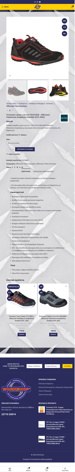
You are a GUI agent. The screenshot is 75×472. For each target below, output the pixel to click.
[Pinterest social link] (17, 167)
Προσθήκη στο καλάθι (25, 149)
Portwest (22, 328)
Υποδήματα (23, 103)
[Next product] (12, 110)
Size (8, 139)
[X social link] (14, 167)
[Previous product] (7, 110)
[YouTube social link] (39, 2)
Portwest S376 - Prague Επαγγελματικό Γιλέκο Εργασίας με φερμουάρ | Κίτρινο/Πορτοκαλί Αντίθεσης (59, 410)
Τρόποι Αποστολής (45, 394)
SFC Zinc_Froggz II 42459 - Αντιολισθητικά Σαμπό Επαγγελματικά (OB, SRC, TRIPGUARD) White (55, 425)
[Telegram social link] (22, 167)
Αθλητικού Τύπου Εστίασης (16, 106)
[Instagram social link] (37, 2)
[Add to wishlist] (34, 286)
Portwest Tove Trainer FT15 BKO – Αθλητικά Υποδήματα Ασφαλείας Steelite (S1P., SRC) (21, 318)
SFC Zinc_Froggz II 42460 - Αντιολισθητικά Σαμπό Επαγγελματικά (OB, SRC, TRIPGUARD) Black (55, 440)
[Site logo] (37, 7)
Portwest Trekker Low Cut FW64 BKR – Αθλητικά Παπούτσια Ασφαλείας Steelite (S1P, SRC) (53, 318)
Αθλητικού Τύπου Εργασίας (26, 164)
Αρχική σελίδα (11, 103)
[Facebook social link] (35, 2)
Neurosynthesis (46, 459)
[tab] (25, 171)
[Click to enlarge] (10, 75)
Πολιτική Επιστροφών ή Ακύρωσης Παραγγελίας (55, 387)
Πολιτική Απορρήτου (45, 383)
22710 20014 (8, 414)
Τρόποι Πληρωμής (44, 391)
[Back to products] (10, 110)
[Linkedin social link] (20, 167)
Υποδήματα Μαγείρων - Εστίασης (41, 103)
